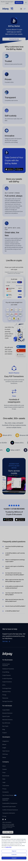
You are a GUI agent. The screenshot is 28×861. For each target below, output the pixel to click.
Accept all (14, 858)
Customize (14, 854)
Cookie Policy (8, 847)
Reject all (14, 851)
